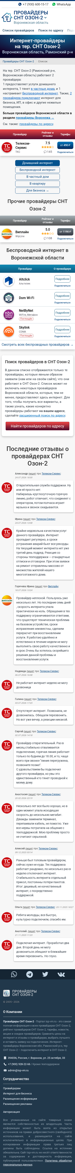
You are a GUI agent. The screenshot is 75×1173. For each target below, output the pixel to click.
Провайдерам (12, 1088)
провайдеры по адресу (36, 124)
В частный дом (37, 177)
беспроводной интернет (40, 93)
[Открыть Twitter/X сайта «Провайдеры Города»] (45, 974)
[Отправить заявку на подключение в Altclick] (62, 286)
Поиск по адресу (50, 30)
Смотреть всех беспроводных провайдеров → (38, 345)
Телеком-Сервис (51, 473)
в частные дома (43, 89)
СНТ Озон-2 (28, 18)
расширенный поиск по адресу (42, 415)
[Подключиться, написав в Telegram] (29, 974)
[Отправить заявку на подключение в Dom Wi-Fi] (62, 303)
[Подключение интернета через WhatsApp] (14, 974)
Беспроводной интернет (37, 170)
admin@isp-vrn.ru (18, 1070)
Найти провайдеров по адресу (37, 426)
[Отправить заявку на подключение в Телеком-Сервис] (65, 152)
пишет (32, 473)
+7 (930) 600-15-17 (35, 4)
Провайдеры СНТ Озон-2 (18, 61)
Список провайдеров (18, 30)
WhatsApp (64, 4)
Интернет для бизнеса (17, 1093)
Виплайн (53, 586)
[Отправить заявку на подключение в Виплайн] (65, 239)
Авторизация (11, 1111)
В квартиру (37, 183)
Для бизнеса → (37, 190)
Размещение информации (20, 1098)
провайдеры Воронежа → (35, 118)
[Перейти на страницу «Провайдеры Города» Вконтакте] (61, 974)
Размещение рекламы (17, 1103)
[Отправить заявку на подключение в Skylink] (62, 336)
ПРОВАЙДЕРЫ (31, 13)
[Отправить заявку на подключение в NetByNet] (62, 319)
